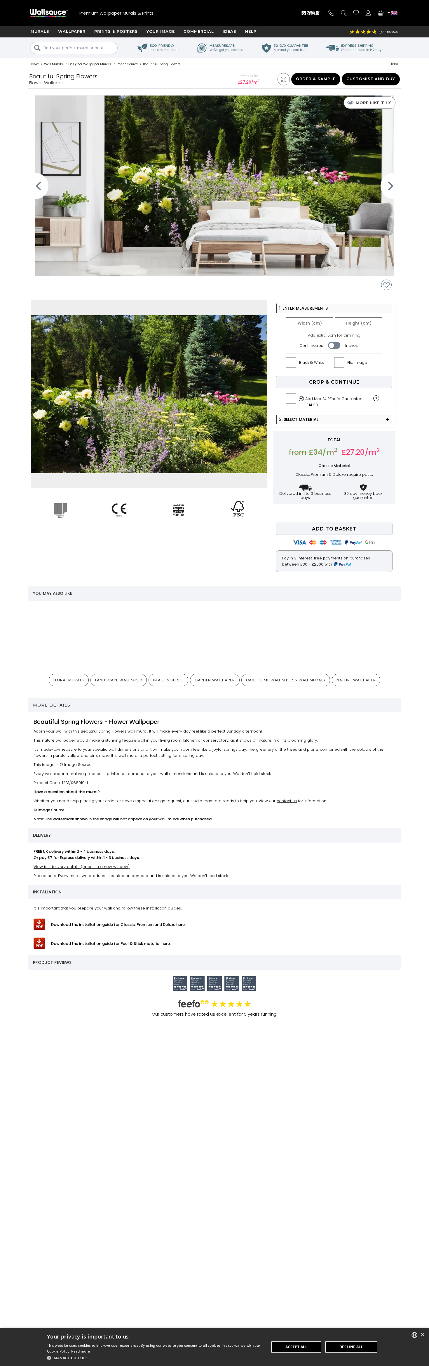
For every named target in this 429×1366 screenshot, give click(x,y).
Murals (40, 31)
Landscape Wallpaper (118, 680)
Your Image (161, 31)
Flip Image (357, 362)
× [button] (422, 1335)
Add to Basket (334, 529)
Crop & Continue (334, 382)
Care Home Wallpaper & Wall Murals (285, 680)
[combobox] (414, 1335)
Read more (80, 1351)
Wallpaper (72, 31)
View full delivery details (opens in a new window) (82, 866)
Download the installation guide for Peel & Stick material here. (111, 943)
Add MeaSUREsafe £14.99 (333, 400)
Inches (351, 345)
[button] (155, 1358)
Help (251, 31)
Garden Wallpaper (215, 680)
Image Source (168, 680)
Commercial (199, 31)
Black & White (312, 362)
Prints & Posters (116, 31)
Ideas (229, 31)
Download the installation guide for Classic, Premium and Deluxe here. (118, 924)
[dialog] (214, 1347)
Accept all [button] (296, 1346)
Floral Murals (68, 680)
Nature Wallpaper (356, 680)
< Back (393, 63)
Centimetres (311, 345)
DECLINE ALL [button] (351, 1346)
